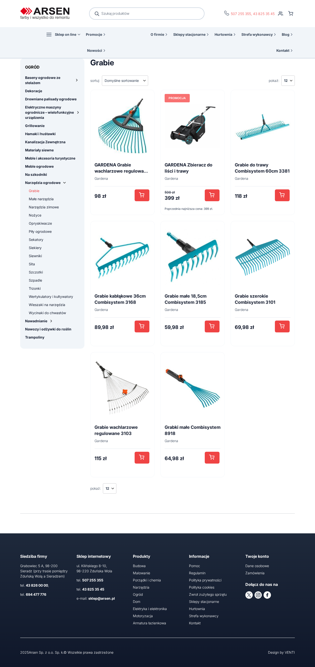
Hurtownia (223, 34)
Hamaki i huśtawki (40, 134)
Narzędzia (141, 587)
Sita (32, 264)
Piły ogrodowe (40, 231)
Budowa (139, 566)
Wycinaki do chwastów (47, 313)
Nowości (94, 50)
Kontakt (282, 50)
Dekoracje (33, 91)
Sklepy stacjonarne (189, 34)
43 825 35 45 (264, 14)
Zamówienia (255, 573)
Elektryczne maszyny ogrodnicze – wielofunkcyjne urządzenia (49, 112)
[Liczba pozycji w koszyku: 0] (290, 13)
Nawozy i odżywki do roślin (48, 329)
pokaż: (274, 80)
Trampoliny (34, 337)
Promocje (94, 34)
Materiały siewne (39, 150)
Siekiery (35, 248)
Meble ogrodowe (39, 166)
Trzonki (35, 288)
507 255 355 (241, 14)
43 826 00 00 (37, 585)
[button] (142, 195)
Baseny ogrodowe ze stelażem (42, 80)
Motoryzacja (143, 616)
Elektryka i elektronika (150, 609)
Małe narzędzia (41, 199)
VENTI (290, 652)
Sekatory (36, 239)
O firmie (157, 34)
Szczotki (36, 272)
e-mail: (96, 598)
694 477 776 (36, 594)
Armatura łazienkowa (149, 623)
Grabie (34, 191)
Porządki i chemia (147, 580)
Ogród (138, 594)
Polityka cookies (201, 587)
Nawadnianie (36, 321)
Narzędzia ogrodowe (43, 182)
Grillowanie (35, 126)
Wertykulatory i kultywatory (51, 296)
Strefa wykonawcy (257, 34)
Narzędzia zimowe (44, 207)
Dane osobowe (257, 566)
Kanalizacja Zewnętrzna (45, 142)
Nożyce (35, 215)
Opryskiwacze (40, 223)
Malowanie (141, 573)
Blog (285, 34)
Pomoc (194, 566)
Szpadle (35, 280)
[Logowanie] (280, 13)
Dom (136, 601)
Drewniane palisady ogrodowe (51, 99)
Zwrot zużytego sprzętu (208, 594)
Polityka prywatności (205, 580)
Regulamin (197, 573)
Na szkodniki (36, 174)
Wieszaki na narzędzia (47, 305)
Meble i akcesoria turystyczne (50, 158)
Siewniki (35, 256)
